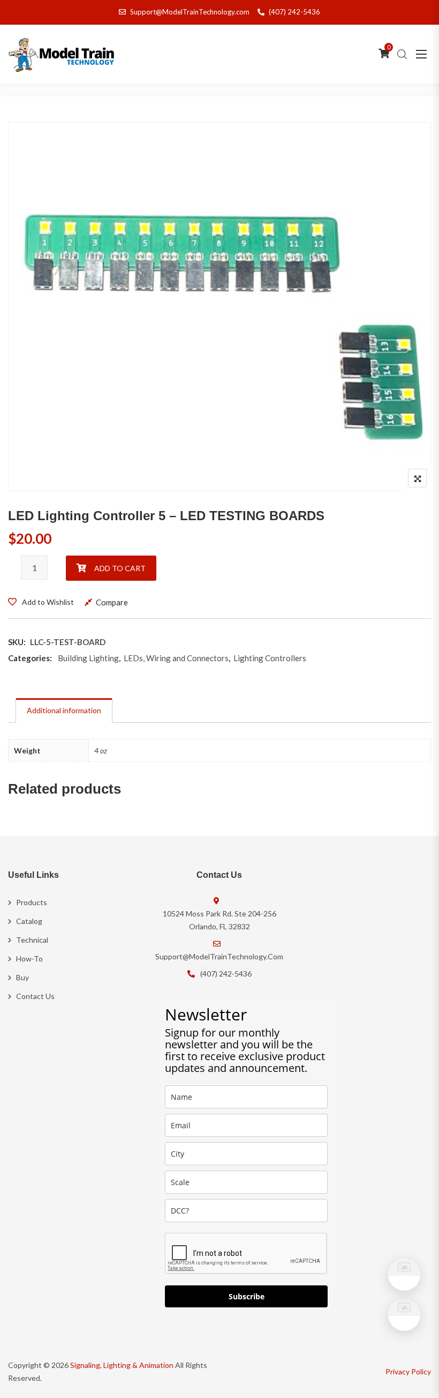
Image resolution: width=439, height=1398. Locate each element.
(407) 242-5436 (294, 12)
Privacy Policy (408, 1371)
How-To (29, 958)
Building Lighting (88, 658)
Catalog (29, 921)
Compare (112, 602)
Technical (32, 939)
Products (31, 902)
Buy (22, 977)
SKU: (17, 642)
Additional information (64, 710)
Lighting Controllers (269, 658)
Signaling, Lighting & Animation (121, 1365)
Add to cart (120, 568)
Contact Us (35, 996)
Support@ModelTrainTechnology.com (189, 12)
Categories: (30, 658)
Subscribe (246, 1296)
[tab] (64, 710)
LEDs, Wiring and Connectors (176, 658)
